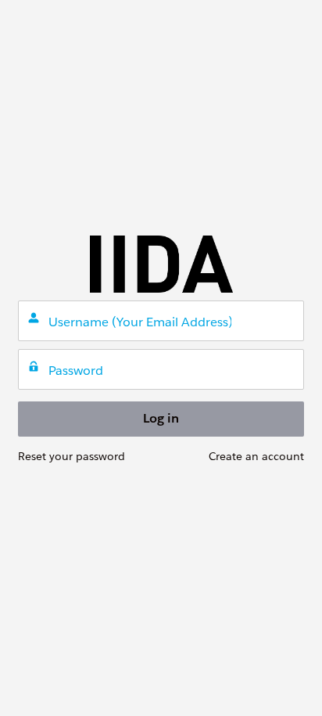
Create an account (256, 456)
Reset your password (71, 456)
